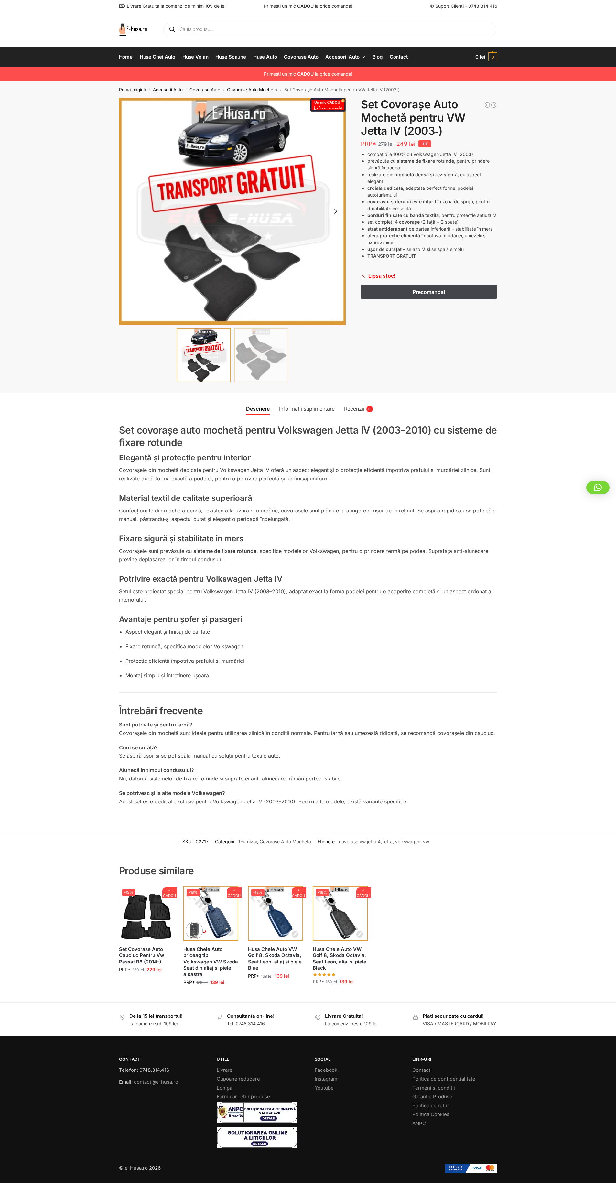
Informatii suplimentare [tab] (307, 408)
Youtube (324, 1088)
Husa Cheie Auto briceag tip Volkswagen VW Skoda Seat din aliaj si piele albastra (210, 961)
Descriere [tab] (258, 408)
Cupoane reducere (238, 1079)
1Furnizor (247, 841)
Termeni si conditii (433, 1088)
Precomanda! (429, 292)
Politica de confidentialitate (443, 1079)
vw (426, 841)
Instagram (326, 1079)
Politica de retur (430, 1105)
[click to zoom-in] (232, 211)
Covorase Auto (204, 89)
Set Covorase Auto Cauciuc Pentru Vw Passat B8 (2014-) (141, 955)
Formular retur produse (243, 1096)
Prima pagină (132, 89)
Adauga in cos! (146, 983)
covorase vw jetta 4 (360, 841)
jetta (388, 841)
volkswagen (407, 841)
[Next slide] (335, 211)
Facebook (326, 1070)
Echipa (224, 1088)
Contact (421, 1070)
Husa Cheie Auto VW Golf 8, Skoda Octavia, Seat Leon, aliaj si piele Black (339, 958)
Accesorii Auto (168, 89)
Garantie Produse (432, 1096)
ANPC (419, 1123)
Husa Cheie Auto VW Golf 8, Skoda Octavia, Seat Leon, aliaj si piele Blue (275, 958)
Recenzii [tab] (357, 408)
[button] (486, 57)
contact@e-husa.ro (156, 1082)
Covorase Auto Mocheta (252, 89)
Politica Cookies (430, 1114)
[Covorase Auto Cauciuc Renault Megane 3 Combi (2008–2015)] (494, 105)
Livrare (224, 1070)
